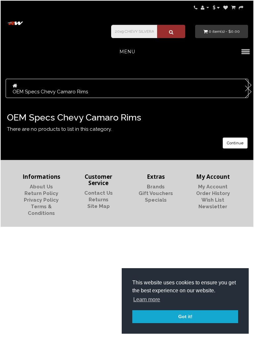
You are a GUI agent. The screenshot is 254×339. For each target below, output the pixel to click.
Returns (98, 200)
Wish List (212, 200)
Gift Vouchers (156, 193)
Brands (156, 187)
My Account (213, 187)
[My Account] (205, 7)
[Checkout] (241, 7)
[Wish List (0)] (225, 7)
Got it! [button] (185, 316)
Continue (235, 143)
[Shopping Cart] (233, 7)
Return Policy (41, 193)
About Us (41, 187)
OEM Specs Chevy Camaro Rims (50, 92)
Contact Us (98, 193)
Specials (156, 200)
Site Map (98, 206)
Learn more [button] (146, 299)
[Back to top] (232, 317)
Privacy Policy (41, 200)
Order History (213, 193)
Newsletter (212, 207)
